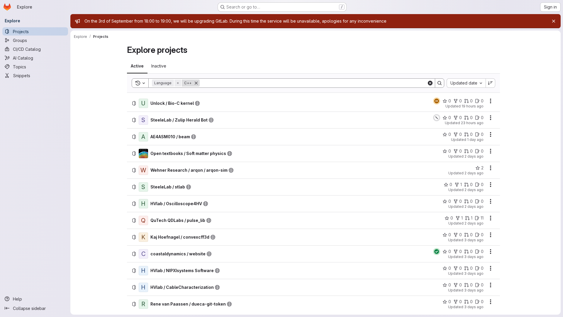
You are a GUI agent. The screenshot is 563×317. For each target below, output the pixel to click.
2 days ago (474, 156)
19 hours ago (473, 106)
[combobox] (466, 83)
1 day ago (475, 139)
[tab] (137, 66)
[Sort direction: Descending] (490, 83)
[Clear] (430, 83)
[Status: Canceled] (436, 117)
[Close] (553, 21)
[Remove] (196, 83)
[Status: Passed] (436, 251)
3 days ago (474, 240)
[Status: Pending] (436, 100)
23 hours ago (472, 123)
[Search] (439, 83)
